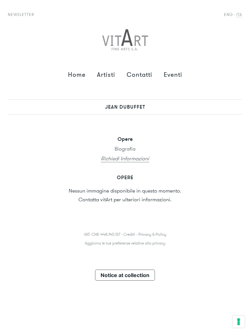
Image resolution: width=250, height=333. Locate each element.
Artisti (106, 74)
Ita (239, 14)
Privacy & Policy (152, 234)
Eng (228, 14)
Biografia (125, 149)
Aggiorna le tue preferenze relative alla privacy (125, 243)
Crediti (129, 234)
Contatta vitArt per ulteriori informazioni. (125, 199)
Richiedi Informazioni (125, 158)
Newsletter (21, 14)
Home (77, 74)
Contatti (139, 74)
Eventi (173, 74)
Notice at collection (125, 275)
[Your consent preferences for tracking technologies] (238, 321)
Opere (125, 139)
